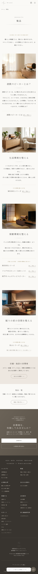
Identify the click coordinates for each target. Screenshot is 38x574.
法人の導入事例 (5, 488)
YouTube (19, 460)
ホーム (3, 9)
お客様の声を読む (19, 446)
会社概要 (22, 499)
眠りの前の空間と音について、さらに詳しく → (19, 350)
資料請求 (3, 518)
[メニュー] (35, 3)
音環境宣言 (4, 472)
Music (3, 507)
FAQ (2, 527)
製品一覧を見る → (19, 402)
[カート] (31, 2)
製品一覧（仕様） (24, 475)
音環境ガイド (4, 475)
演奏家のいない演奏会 (25, 507)
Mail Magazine (25, 463)
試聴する (3, 499)
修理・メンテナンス (6, 521)
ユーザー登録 (4, 524)
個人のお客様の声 (5, 485)
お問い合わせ (4, 515)
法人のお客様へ (24, 485)
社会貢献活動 (23, 505)
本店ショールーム (5, 502)
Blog (7, 460)
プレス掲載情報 (5, 491)
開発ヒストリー (24, 502)
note (13, 460)
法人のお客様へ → (19, 376)
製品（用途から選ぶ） (25, 472)
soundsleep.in (24, 515)
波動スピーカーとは (6, 530)
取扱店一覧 (4, 505)
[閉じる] (28, 569)
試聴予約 (19, 440)
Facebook (10, 463)
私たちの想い (4, 477)
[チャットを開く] (33, 569)
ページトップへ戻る (19, 564)
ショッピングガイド (6, 532)
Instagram (28, 460)
